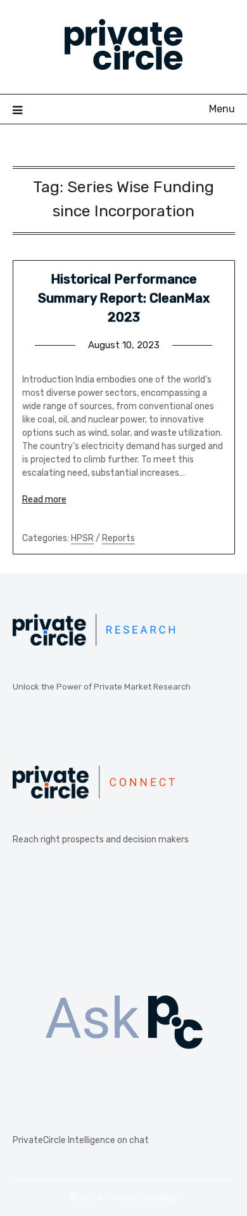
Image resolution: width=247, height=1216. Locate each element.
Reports (118, 538)
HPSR (82, 538)
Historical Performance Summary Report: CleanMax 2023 (124, 298)
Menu (222, 109)
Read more (44, 499)
